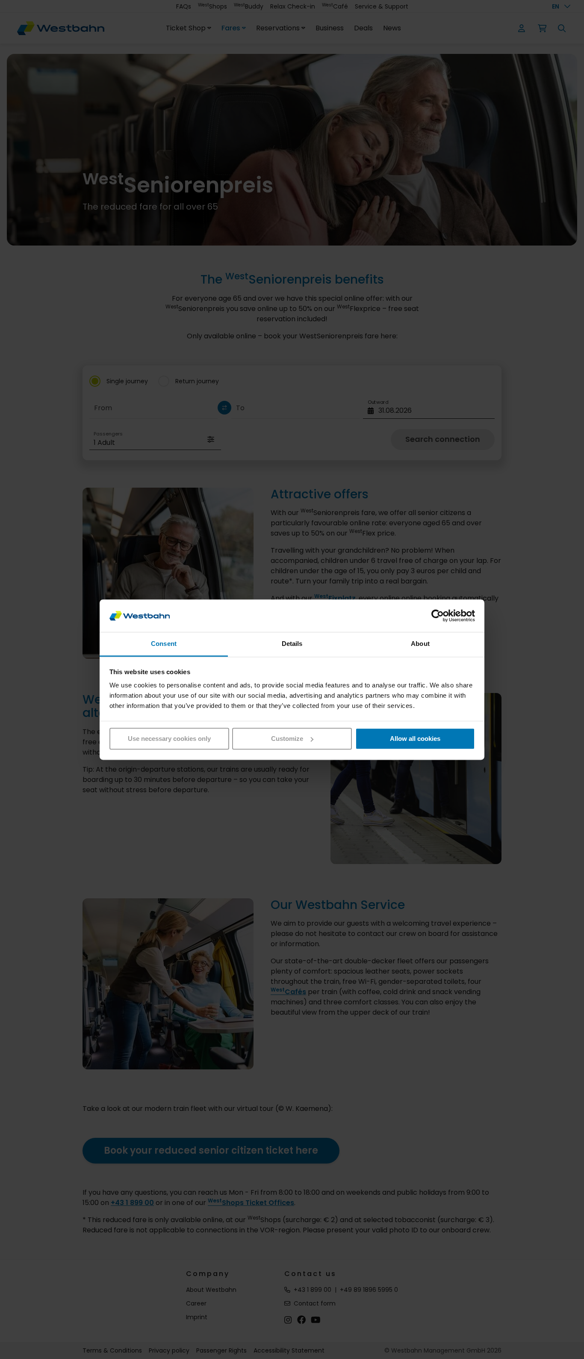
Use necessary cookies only (169, 738)
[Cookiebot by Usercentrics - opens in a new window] (437, 615)
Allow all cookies (415, 738)
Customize (287, 738)
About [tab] (420, 644)
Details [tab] (292, 644)
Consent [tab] (164, 644)
